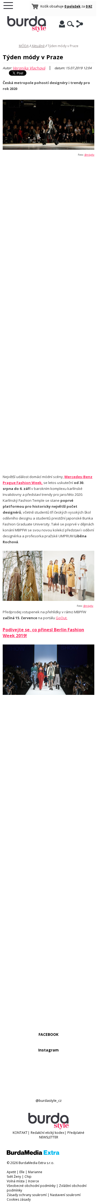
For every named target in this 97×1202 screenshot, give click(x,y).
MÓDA (24, 46)
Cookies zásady (19, 1199)
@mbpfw (89, 154)
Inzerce (33, 1181)
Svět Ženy (14, 1176)
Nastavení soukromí (65, 1195)
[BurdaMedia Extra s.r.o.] (33, 1153)
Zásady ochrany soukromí (27, 1195)
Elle (22, 1172)
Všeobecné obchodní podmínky (31, 1185)
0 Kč (89, 6)
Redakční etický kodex (47, 1132)
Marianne (35, 1172)
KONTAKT (20, 1132)
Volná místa (16, 1181)
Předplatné (75, 1132)
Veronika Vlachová (29, 68)
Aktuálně (38, 46)
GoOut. (61, 617)
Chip (28, 1176)
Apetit (11, 1172)
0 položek (72, 6)
